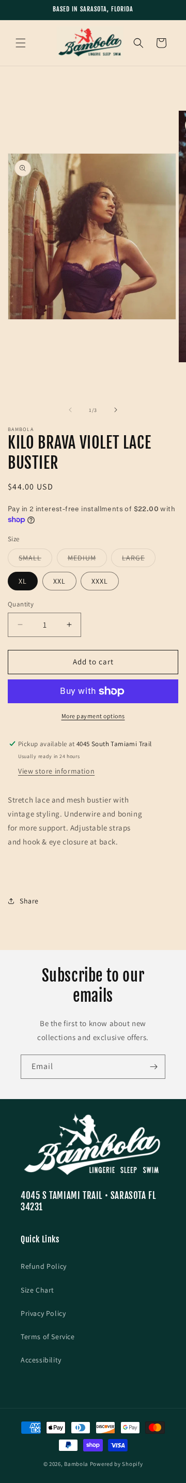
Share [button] (29, 901)
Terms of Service (48, 1336)
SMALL (35, 560)
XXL (59, 581)
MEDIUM (87, 560)
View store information (56, 771)
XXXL (99, 581)
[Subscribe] (153, 1067)
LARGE (139, 560)
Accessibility (41, 1360)
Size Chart (37, 1290)
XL (23, 581)
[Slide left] (70, 409)
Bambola (76, 1463)
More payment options (93, 716)
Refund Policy (44, 1266)
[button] (20, 43)
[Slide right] (115, 409)
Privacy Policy (43, 1313)
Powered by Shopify (116, 1463)
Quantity (21, 604)
